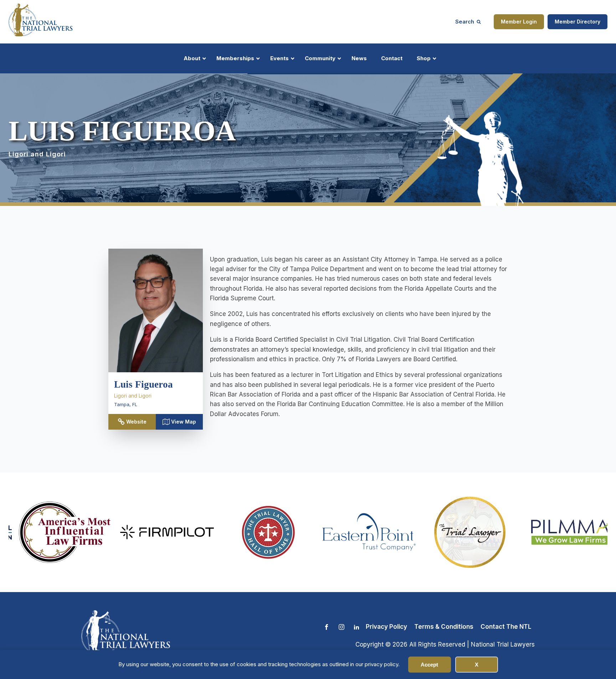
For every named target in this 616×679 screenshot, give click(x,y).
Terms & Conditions (443, 626)
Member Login (519, 22)
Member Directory (577, 22)
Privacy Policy (386, 626)
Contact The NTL (506, 626)
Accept (429, 665)
